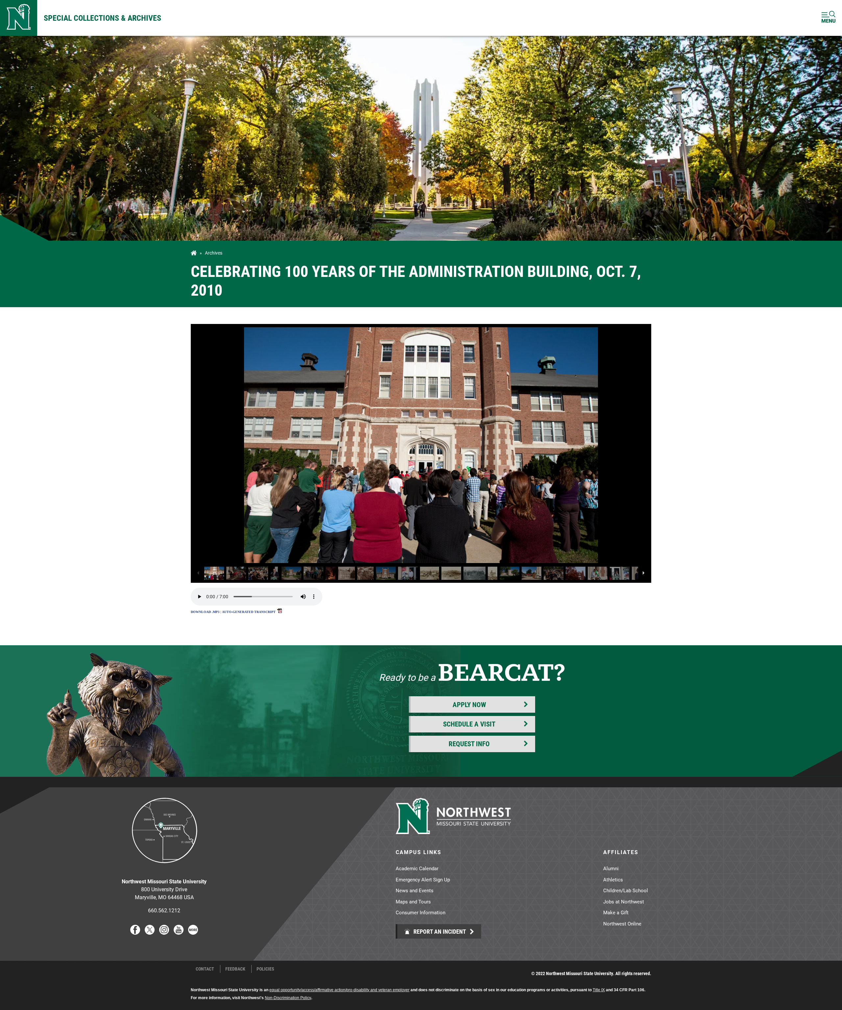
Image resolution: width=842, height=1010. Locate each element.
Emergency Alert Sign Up (423, 879)
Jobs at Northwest (623, 901)
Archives (213, 253)
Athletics (613, 879)
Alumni (611, 868)
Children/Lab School (625, 890)
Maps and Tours (413, 901)
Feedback (235, 969)
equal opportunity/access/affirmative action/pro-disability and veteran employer (339, 990)
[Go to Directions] (164, 868)
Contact (205, 969)
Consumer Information (420, 912)
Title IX (599, 990)
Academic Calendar (417, 868)
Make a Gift (616, 912)
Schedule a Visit (469, 723)
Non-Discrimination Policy (288, 998)
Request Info (469, 743)
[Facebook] (135, 932)
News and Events (414, 890)
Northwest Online (622, 923)
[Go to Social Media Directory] (193, 932)
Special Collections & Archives (102, 17)
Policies (265, 969)
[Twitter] (150, 932)
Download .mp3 (205, 612)
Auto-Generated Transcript (249, 612)
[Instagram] (164, 932)
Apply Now (469, 704)
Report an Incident (439, 931)
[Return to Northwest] (18, 18)
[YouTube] (179, 932)
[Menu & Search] (828, 18)
